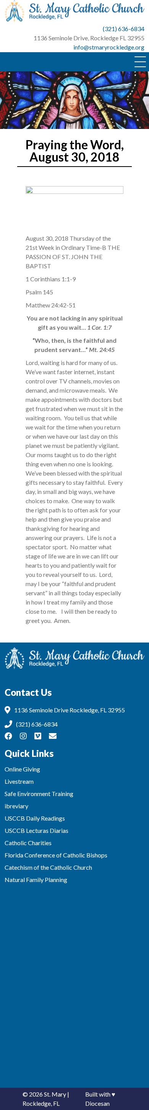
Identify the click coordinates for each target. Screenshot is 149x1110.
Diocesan (97, 1103)
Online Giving (22, 769)
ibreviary (16, 805)
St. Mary (55, 1094)
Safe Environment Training (39, 793)
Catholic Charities (28, 842)
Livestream (19, 781)
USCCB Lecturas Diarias (36, 830)
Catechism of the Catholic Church (48, 867)
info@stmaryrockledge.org (108, 47)
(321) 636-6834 (123, 28)
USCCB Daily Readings (35, 818)
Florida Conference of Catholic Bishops (56, 855)
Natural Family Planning (36, 879)
